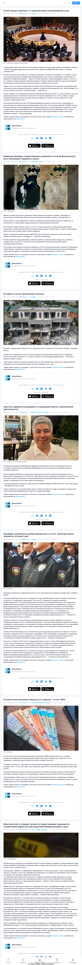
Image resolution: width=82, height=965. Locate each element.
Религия (40, 412)
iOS (23, 119)
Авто (33, 829)
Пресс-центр (40, 962)
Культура (34, 412)
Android (18, 119)
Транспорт (44, 829)
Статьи (8, 962)
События (57, 962)
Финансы (41, 702)
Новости (24, 13)
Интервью (73, 962)
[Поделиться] (32, 138)
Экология (34, 161)
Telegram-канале (58, 117)
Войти (76, 3)
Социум (33, 13)
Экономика (34, 702)
